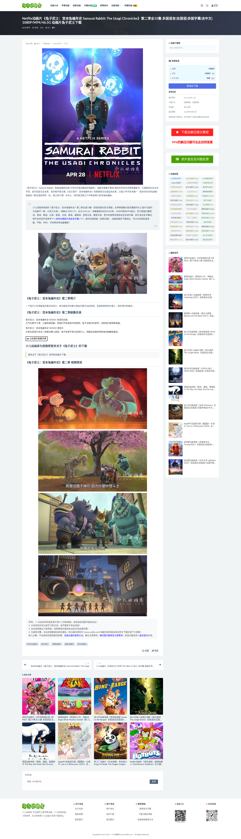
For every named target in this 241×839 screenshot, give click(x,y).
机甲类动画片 (176, 218)
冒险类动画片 (208, 192)
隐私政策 (79, 814)
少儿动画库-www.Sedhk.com (122, 834)
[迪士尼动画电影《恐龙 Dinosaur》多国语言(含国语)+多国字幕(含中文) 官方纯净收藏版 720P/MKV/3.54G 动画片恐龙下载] (176, 412)
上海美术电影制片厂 (192, 183)
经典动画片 (192, 226)
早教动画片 (208, 213)
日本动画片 (192, 213)
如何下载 (110, 814)
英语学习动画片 (192, 236)
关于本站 (79, 809)
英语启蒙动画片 (176, 236)
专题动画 (46, 44)
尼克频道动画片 (176, 209)
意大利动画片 (192, 209)
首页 (38, 44)
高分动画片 (82, 644)
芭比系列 (176, 231)
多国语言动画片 (176, 205)
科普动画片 (176, 226)
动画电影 (192, 196)
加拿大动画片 (176, 196)
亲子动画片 (192, 187)
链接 (156, 651)
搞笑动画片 (208, 209)
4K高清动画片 (176, 179)
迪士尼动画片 (208, 236)
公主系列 (192, 192)
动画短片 (207, 196)
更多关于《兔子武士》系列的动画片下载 (47, 355)
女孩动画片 (192, 205)
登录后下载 (192, 86)
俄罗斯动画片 (208, 187)
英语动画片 (208, 231)
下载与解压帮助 (145, 814)
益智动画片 (69, 644)
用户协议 (110, 809)
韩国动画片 (176, 240)
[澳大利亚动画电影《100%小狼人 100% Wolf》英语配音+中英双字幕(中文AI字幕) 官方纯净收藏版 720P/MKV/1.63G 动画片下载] (176, 375)
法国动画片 (56, 644)
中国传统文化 (208, 183)
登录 (216, 6)
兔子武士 (45, 644)
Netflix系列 (26, 28)
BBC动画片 (192, 178)
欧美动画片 (208, 218)
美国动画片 (208, 226)
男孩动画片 (192, 222)
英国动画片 (192, 231)
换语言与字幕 (145, 809)
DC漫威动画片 (208, 179)
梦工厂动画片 (192, 218)
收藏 (146, 651)
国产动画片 (208, 201)
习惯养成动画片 (176, 187)
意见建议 (110, 820)
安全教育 (208, 205)
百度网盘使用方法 (145, 820)
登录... (29, 781)
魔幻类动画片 (208, 240)
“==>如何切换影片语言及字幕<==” (67, 219)
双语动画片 (192, 200)
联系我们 (79, 820)
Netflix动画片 (32, 644)
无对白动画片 (176, 214)
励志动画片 (176, 200)
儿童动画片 (176, 192)
